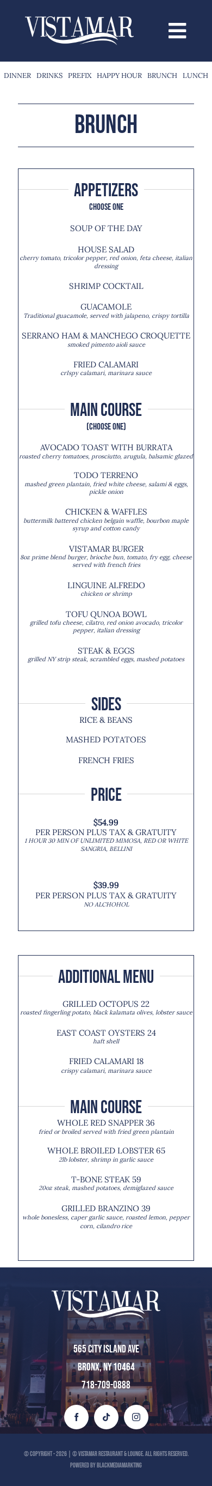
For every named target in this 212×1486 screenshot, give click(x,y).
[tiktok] (106, 1417)
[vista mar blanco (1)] (79, 21)
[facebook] (76, 1417)
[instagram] (136, 1417)
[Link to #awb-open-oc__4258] (177, 31)
